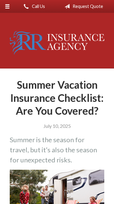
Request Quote (87, 6)
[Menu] (7, 6)
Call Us (38, 6)
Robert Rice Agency (57, 43)
